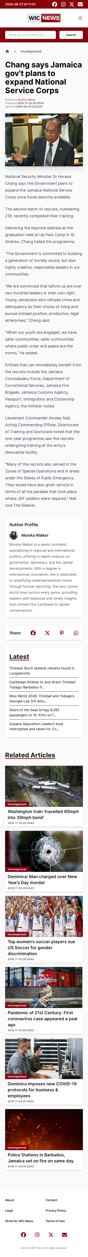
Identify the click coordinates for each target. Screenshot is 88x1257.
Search (71, 35)
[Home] (7, 51)
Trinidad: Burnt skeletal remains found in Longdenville (41, 670)
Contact (51, 1200)
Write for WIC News (19, 1221)
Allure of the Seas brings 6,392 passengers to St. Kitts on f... (34, 712)
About (9, 1200)
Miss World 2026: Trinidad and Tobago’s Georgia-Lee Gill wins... (41, 698)
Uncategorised (31, 51)
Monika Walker (27, 99)
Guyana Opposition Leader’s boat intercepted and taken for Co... (36, 726)
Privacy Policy (56, 1210)
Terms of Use (55, 1221)
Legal (9, 1210)
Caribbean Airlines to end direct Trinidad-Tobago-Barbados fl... (42, 684)
